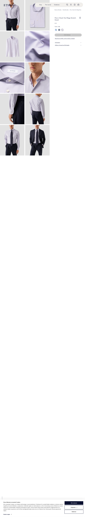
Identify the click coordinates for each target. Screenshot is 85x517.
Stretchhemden (66, 9)
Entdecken (57, 4)
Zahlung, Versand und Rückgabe (62, 45)
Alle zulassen (74, 503)
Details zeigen (6, 514)
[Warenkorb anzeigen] (78, 4)
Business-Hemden (58, 9)
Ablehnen (74, 511)
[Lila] (62, 30)
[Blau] (59, 30)
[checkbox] (80, 19)
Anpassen (73, 507)
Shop (40, 4)
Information (57, 42)
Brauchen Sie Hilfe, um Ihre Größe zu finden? (65, 38)
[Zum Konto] (71, 4)
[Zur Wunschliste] (74, 4)
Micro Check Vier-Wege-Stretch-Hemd (76, 9)
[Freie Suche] (67, 4)
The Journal (48, 4)
